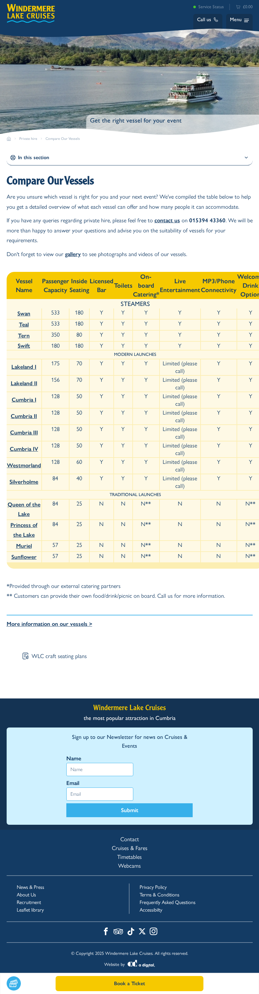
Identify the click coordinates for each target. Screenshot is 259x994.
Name (73, 758)
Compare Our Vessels (62, 138)
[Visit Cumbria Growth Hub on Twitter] (142, 932)
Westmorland (24, 465)
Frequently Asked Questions (168, 902)
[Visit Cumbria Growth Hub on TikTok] (131, 932)
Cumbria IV (24, 449)
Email (72, 783)
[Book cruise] (31, 983)
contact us (167, 220)
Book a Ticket (129, 983)
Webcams (129, 865)
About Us (26, 895)
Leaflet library (30, 910)
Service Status (211, 6)
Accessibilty (151, 910)
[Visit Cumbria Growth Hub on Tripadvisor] (118, 932)
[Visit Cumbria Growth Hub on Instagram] (153, 932)
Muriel (24, 545)
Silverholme (23, 481)
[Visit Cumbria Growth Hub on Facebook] (106, 932)
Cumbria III (24, 432)
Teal (24, 324)
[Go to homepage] (9, 138)
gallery (73, 254)
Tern (24, 335)
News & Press (30, 887)
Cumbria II (24, 416)
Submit (129, 810)
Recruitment (29, 902)
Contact (129, 839)
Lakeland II (24, 383)
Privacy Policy (153, 887)
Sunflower (24, 557)
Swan (23, 313)
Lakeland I (23, 366)
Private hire (28, 138)
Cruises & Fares (130, 848)
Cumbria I (24, 399)
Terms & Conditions (159, 895)
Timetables (129, 856)
